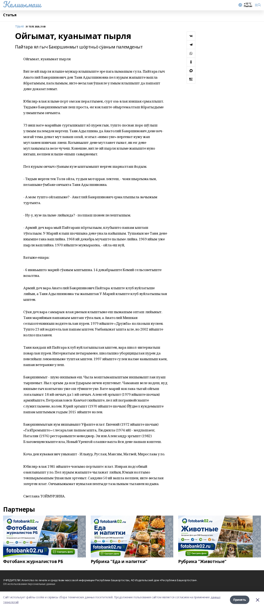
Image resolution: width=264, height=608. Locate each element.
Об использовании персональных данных (29, 584)
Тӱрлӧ (19, 26)
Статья (9, 15)
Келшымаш (22, 4)
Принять (239, 600)
